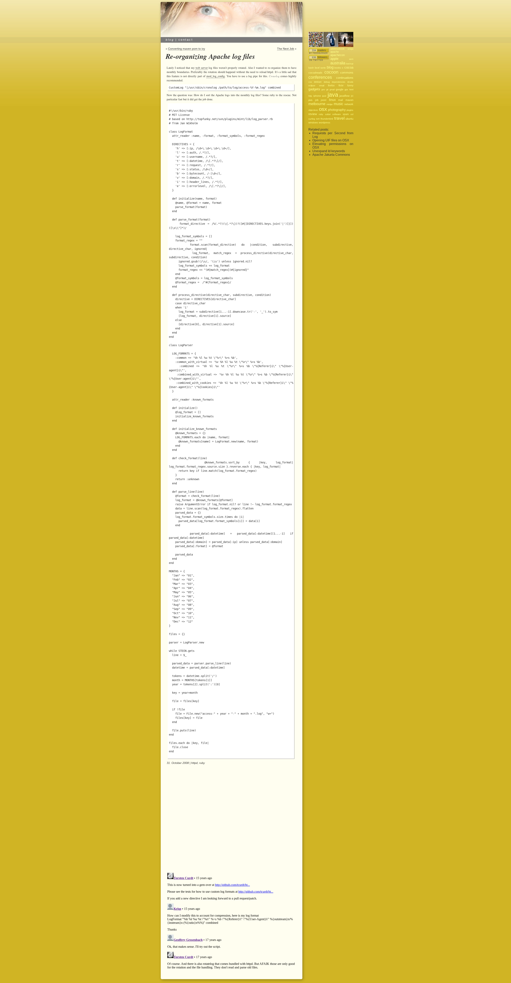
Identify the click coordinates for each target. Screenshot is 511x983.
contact (185, 39)
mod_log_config (215, 76)
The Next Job (285, 48)
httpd (194, 762)
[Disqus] (231, 819)
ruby (202, 762)
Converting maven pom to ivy (186, 48)
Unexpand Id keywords (328, 151)
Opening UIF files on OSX (330, 140)
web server (201, 68)
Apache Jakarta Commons (331, 154)
